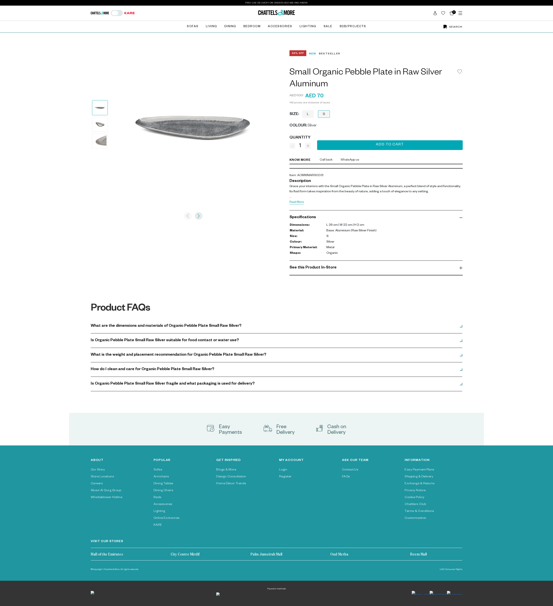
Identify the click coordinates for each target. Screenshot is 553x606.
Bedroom (252, 26)
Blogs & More (226, 470)
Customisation (415, 518)
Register (285, 477)
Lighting (308, 26)
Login (283, 470)
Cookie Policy (414, 497)
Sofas (193, 26)
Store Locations (102, 477)
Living (211, 26)
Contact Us (350, 470)
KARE (158, 525)
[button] (376, 217)
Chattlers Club (415, 504)
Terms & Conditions (419, 511)
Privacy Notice (415, 490)
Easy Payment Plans (419, 470)
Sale (328, 26)
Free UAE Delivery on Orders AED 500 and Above (276, 2)
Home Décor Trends (231, 484)
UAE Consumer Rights (451, 569)
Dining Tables (163, 484)
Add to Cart (390, 145)
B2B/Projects (353, 26)
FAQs (346, 477)
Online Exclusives (167, 518)
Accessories (280, 26)
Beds (158, 497)
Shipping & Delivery (419, 477)
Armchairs (161, 477)
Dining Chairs (163, 490)
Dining (230, 26)
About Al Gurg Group (106, 490)
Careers (97, 484)
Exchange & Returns (420, 484)
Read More (296, 202)
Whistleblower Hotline (106, 497)
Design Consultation (231, 477)
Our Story (98, 470)
